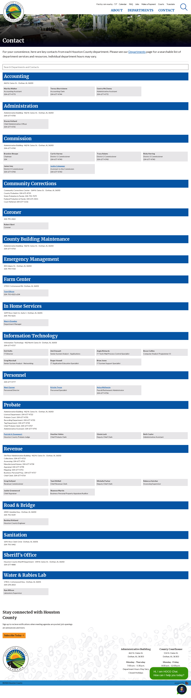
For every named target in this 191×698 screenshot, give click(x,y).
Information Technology (31, 336)
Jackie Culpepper (57, 166)
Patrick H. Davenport (13, 434)
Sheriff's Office (20, 555)
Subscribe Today (13, 635)
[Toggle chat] (181, 688)
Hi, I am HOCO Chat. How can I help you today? (169, 673)
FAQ (131, 4)
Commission (18, 138)
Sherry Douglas (10, 321)
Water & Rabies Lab (25, 575)
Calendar (123, 4)
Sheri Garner (9, 387)
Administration (21, 106)
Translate (170, 4)
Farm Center (17, 279)
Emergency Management (31, 259)
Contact (166, 10)
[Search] (184, 7)
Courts (161, 4)
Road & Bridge (19, 505)
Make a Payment (148, 4)
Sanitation (15, 535)
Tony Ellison (9, 291)
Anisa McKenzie (103, 387)
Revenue (13, 449)
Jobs (137, 4)
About (117, 10)
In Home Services (23, 306)
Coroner (12, 212)
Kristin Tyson (56, 387)
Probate (12, 405)
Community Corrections (30, 183)
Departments (140, 10)
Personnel (15, 375)
